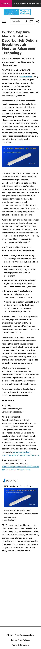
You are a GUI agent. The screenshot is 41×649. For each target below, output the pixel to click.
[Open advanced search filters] (31, 21)
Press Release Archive (24, 635)
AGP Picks (6, 4)
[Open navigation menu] (4, 21)
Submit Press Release (20, 640)
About (9, 635)
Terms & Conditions (20, 645)
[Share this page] (37, 21)
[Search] (26, 21)
